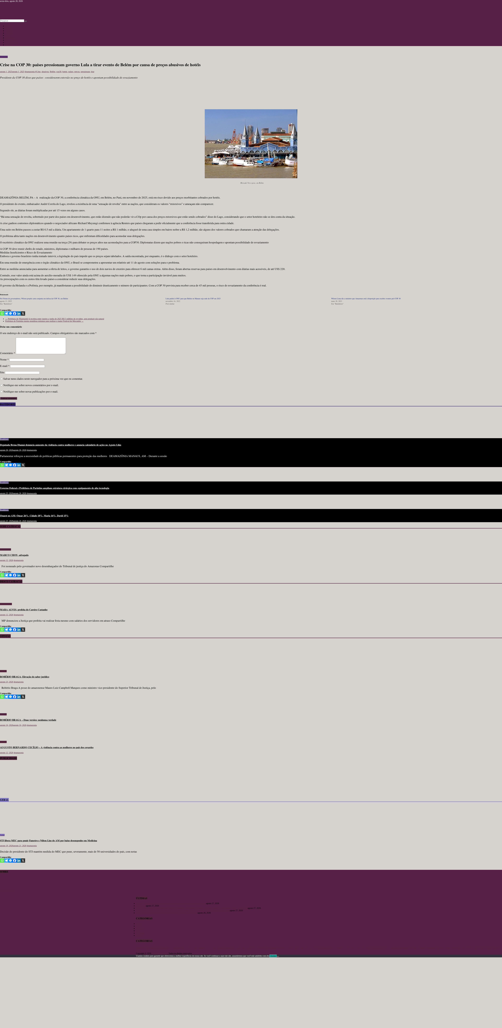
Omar (348, 948)
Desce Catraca (6, 604)
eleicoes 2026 (247, 948)
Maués (332, 948)
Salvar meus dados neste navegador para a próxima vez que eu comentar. (43, 378)
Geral (7, 35)
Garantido (261, 948)
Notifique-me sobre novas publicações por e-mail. (30, 391)
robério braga (456, 948)
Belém (52, 72)
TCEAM (483, 948)
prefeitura (404, 947)
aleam (148, 948)
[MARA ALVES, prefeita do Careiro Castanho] (7, 599)
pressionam (85, 72)
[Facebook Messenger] (10, 313)
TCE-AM (474, 947)
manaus (324, 947)
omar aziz (354, 948)
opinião (368, 948)
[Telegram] (6, 313)
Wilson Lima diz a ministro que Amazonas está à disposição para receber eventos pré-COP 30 (366, 298)
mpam (339, 948)
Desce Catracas (11, 42)
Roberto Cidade (443, 947)
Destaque (4, 57)
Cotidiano (9, 33)
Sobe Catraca (5, 549)
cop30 (58, 72)
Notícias (8, 26)
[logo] (6, 888)
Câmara (214, 948)
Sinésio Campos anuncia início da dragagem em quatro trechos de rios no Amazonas (170, 903)
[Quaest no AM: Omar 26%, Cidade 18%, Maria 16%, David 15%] (8, 506)
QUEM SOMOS (7, 890)
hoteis (64, 72)
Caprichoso (188, 948)
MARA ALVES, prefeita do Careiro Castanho (23, 609)
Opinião (8, 31)
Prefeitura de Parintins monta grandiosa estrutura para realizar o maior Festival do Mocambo (44, 321)
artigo (177, 947)
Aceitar (273, 956)
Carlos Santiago (199, 948)
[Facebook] (15, 313)
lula (315, 947)
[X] (23, 313)
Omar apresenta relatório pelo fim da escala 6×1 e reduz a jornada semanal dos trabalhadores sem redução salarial (182, 910)
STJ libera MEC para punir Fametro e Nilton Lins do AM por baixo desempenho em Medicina (48, 840)
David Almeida (225, 947)
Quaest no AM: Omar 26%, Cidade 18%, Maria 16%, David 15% (34, 515)
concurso (209, 948)
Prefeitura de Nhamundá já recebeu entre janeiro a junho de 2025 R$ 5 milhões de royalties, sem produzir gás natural (54, 319)
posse (388, 948)
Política (8, 45)
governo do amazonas (292, 948)
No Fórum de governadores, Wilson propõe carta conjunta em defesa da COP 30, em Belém (34, 298)
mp (336, 948)
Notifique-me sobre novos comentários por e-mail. (31, 385)
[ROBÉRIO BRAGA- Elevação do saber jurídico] (25, 667)
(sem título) (140, 906)
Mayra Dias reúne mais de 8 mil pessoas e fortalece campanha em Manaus (166, 913)
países (70, 72)
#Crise (38, 72)
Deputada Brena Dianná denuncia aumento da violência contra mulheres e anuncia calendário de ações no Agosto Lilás (60, 445)
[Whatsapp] (2, 313)
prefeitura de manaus (418, 948)
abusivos (45, 72)
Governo (280, 948)
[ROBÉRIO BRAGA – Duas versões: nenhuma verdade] (8, 710)
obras (344, 948)
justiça (311, 948)
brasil (183, 948)
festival (254, 948)
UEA (489, 947)
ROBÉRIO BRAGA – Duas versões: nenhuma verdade (28, 720)
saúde (463, 948)
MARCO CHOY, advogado (14, 555)
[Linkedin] (19, 313)
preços (77, 72)
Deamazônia (238, 948)
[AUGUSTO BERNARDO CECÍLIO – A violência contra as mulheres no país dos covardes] (8, 737)
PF (385, 948)
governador (271, 947)
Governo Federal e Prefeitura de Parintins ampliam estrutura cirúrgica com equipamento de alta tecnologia (54, 488)
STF (467, 948)
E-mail (5, 366)
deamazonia (30, 72)
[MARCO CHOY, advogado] (7, 545)
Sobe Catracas (11, 40)
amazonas (158, 947)
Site (2, 372)
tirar (92, 72)
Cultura (8, 28)
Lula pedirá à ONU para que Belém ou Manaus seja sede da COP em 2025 (193, 298)
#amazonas (140, 948)
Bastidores (9, 38)
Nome (4, 359)
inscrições (304, 948)
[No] (278, 956)
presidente (431, 948)
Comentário (7, 353)
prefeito (395, 947)
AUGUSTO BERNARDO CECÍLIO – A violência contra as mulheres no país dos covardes (46, 747)
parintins (378, 947)
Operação (361, 948)
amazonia (170, 948)
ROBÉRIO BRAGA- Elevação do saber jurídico (24, 676)
